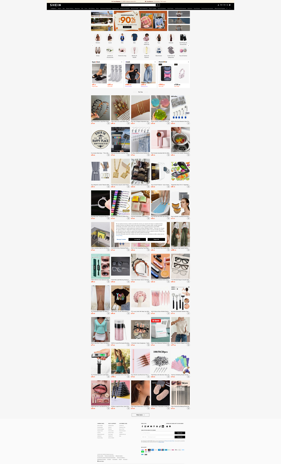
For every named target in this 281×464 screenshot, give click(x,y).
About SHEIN (100, 425)
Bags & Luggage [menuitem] (152, 8)
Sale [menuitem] (64, 8)
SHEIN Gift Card (122, 434)
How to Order (111, 430)
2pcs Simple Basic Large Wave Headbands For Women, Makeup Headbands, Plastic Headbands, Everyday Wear (100, 121)
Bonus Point (121, 429)
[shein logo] (55, 5)
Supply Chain (100, 430)
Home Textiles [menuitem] (170, 8)
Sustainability (100, 427)
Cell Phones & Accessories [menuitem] (180, 8)
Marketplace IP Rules (101, 459)
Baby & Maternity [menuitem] (144, 8)
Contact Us (121, 425)
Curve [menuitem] (86, 8)
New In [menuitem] (59, 8)
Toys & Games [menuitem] (197, 8)
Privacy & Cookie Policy (169, 440)
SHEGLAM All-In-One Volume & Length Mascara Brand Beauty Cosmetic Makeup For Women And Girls (100, 279)
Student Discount (100, 434)
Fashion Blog (100, 437)
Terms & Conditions (121, 457)
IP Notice (109, 459)
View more (139, 415)
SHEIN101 (99, 436)
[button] (227, 5)
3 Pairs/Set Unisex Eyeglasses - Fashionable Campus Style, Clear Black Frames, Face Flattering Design (140, 343)
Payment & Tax (122, 427)
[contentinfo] (163, 451)
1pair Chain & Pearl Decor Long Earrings (140, 406)
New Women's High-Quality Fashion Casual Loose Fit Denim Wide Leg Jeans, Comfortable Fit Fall (180, 248)
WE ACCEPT (144, 447)
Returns (109, 427)
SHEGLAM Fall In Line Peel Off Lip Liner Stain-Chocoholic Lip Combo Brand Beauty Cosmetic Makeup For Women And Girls (100, 406)
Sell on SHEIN (111, 437)
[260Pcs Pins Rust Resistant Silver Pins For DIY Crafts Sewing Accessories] (180, 107)
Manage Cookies (119, 455)
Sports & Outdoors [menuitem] (162, 8)
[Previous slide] (115, 20)
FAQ (120, 436)
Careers (99, 432)
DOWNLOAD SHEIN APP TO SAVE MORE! (174, 423)
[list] (153, 426)
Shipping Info (111, 425)
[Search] (158, 5)
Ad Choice (125, 459)
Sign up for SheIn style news (148, 430)
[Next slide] (165, 20)
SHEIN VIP (110, 436)
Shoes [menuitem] (97, 8)
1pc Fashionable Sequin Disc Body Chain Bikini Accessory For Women (100, 311)
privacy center (161, 441)
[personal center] (218, 5)
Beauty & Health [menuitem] (134, 8)
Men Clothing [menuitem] (92, 8)
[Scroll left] (228, 8)
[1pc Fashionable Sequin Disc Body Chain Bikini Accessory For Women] (100, 297)
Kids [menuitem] (82, 8)
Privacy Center (100, 455)
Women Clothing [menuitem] (69, 8)
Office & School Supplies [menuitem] (220, 8)
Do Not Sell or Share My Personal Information (106, 457)
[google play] (170, 427)
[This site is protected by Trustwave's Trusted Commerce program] (142, 454)
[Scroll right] (229, 8)
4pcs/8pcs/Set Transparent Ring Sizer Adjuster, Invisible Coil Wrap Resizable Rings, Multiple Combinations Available (100, 216)
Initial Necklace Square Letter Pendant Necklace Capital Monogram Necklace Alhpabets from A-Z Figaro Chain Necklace (120, 184)
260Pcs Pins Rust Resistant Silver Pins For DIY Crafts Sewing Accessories (180, 121)
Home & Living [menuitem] (115, 8)
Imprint (120, 459)
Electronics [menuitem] (190, 8)
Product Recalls (122, 430)
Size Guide (110, 434)
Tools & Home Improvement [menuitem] (207, 8)
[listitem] (100, 110)
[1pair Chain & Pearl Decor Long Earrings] (140, 392)
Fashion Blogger (100, 429)
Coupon (120, 432)
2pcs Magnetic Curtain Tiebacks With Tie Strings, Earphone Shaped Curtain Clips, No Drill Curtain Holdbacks (100, 184)
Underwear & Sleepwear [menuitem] (105, 8)
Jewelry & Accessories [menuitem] (125, 8)
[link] (93, 1)
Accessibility (114, 459)
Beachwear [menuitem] (77, 8)
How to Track (110, 432)
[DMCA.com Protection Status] (146, 454)
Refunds (110, 429)
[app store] (167, 427)
